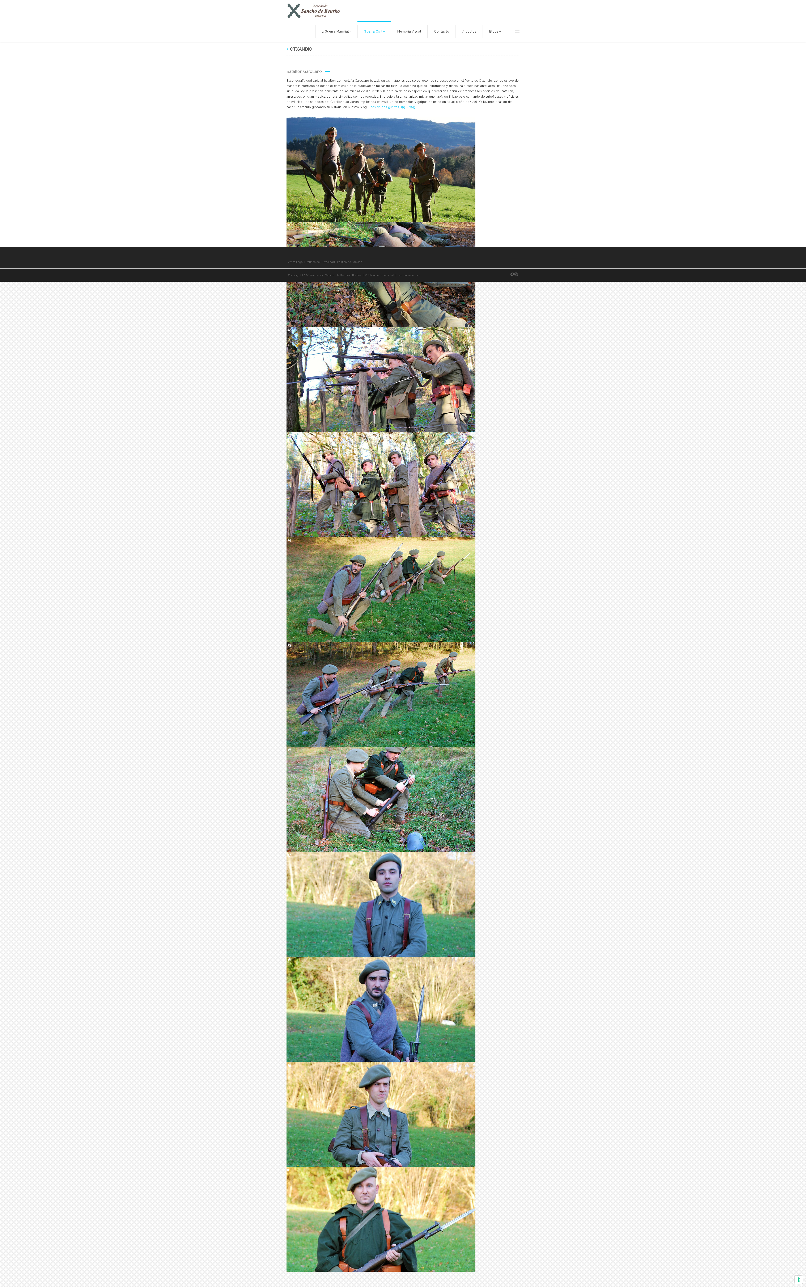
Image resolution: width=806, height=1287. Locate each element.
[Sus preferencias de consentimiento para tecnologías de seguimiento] (799, 1280)
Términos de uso (409, 275)
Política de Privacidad (320, 261)
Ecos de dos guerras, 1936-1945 (392, 107)
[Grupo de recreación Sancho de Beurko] (313, 10)
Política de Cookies (349, 261)
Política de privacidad (379, 275)
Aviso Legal (296, 261)
